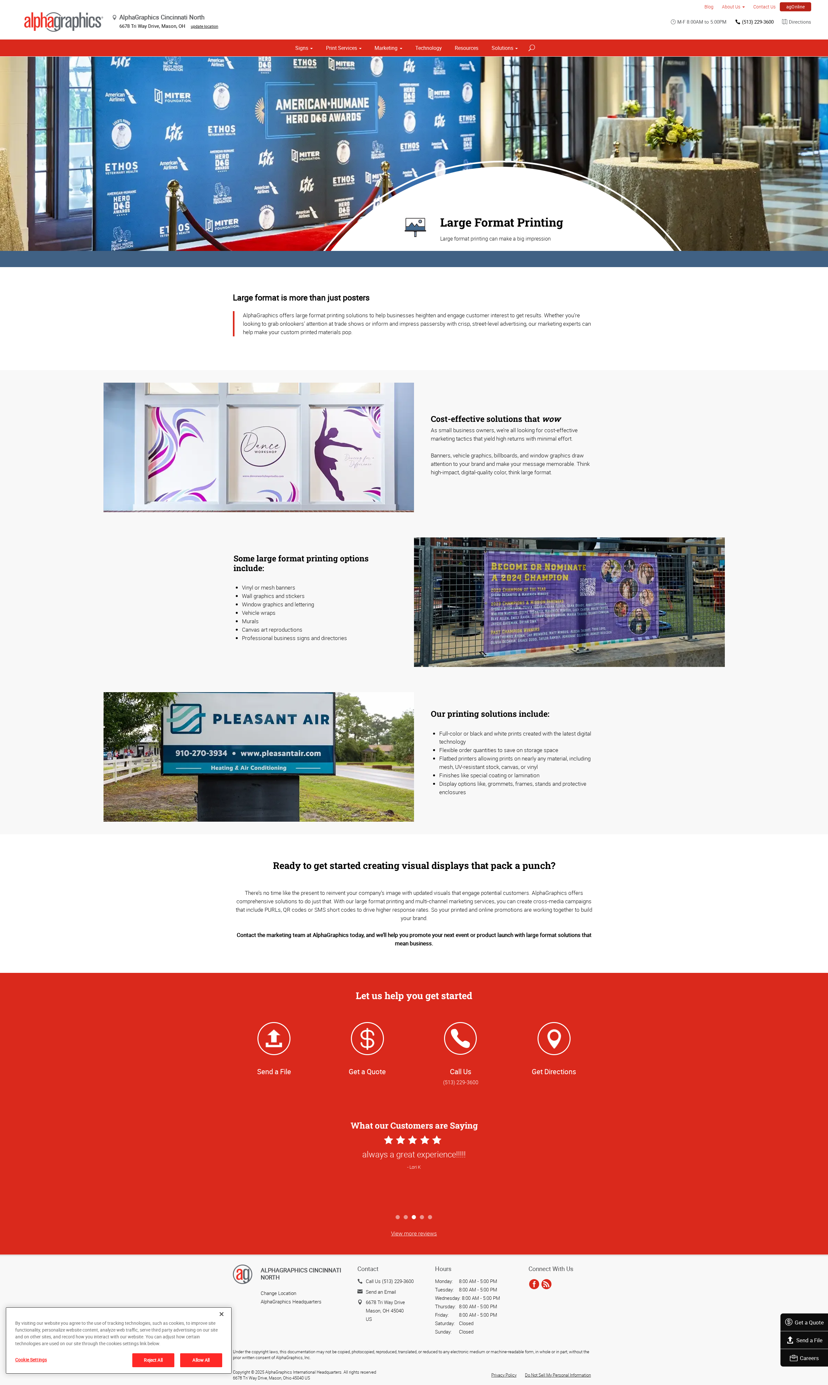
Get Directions (554, 1071)
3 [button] (414, 1217)
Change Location (278, 1293)
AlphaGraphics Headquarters (291, 1301)
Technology (428, 47)
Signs (301, 47)
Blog (709, 7)
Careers (809, 1358)
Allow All (201, 1360)
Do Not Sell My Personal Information (558, 1375)
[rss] (546, 1284)
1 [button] (398, 1217)
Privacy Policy (504, 1375)
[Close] (221, 1314)
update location (204, 26)
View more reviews (414, 1233)
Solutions (502, 47)
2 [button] (406, 1217)
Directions (800, 21)
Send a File (809, 1340)
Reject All (153, 1360)
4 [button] (422, 1217)
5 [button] (430, 1217)
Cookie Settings (31, 1360)
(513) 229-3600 (758, 21)
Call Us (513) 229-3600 (390, 1281)
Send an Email (381, 1292)
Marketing (386, 47)
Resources (466, 47)
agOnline (795, 7)
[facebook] (534, 1284)
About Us (731, 7)
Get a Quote (809, 1322)
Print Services (341, 47)
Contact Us (764, 7)
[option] (414, 1172)
